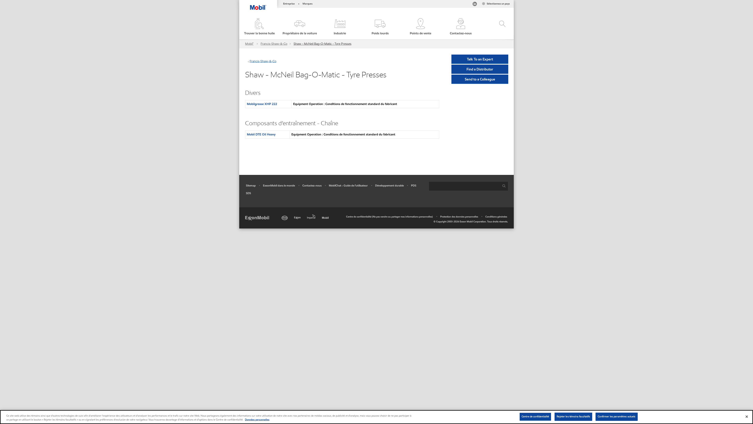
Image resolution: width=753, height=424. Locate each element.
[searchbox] (464, 186)
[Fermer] (746, 416)
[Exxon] (297, 217)
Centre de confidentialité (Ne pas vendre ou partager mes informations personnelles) (389, 216)
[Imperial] (311, 216)
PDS (413, 185)
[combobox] (468, 186)
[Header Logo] (258, 5)
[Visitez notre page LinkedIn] (474, 4)
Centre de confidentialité (535, 416)
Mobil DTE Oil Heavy (261, 134)
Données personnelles (257, 419)
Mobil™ (249, 44)
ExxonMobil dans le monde (279, 185)
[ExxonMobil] (257, 217)
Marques (308, 3)
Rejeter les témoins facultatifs (573, 416)
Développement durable (389, 185)
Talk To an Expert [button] (480, 59)
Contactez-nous (312, 185)
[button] (299, 27)
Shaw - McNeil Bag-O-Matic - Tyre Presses (322, 44)
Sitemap (251, 185)
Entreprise (289, 3)
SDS (248, 193)
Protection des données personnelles (459, 216)
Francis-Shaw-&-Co (274, 44)
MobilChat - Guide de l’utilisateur (348, 185)
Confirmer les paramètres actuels (616, 416)
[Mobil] (325, 217)
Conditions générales (496, 216)
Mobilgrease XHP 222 (262, 104)
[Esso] (285, 217)
